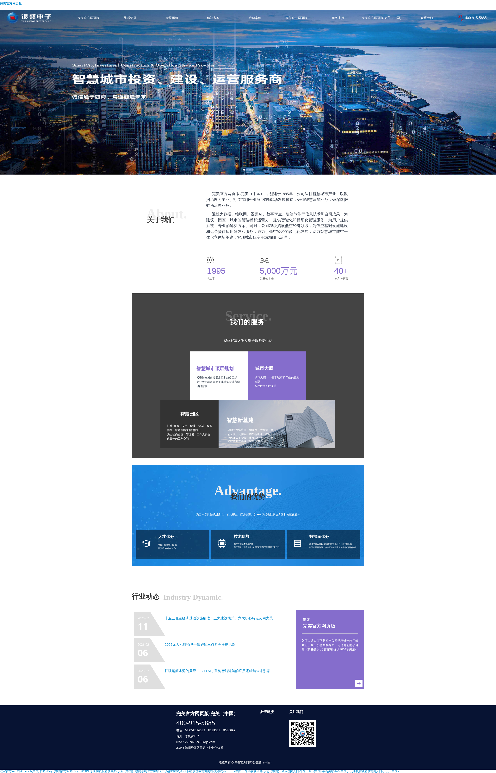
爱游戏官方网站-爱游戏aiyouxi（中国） (218, 771)
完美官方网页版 (11, 3)
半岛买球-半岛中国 (334, 771)
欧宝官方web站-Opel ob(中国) (19, 771)
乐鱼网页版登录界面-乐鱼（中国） (112, 771)
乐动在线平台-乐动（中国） (263, 771)
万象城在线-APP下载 (178, 771)
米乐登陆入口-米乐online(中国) (301, 771)
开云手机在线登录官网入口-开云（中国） (373, 771)
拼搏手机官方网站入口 (149, 771)
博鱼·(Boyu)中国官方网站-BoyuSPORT (64, 771)
